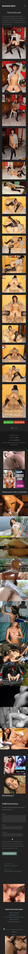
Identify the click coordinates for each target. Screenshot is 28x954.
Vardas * (4, 825)
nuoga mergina (15, 442)
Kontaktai (14, 937)
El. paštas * (5, 832)
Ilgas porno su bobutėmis (11, 866)
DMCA (14, 935)
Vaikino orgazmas (14, 919)
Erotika (17, 435)
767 (12, 422)
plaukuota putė (14, 444)
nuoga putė (22, 442)
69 (23, 422)
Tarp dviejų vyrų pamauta (14, 921)
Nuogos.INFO (8, 6)
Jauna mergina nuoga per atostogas (14, 917)
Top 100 (15, 428)
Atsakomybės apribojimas (14, 939)
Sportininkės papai (14, 915)
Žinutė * (4, 814)
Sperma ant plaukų (14, 912)
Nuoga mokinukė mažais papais (12, 871)
